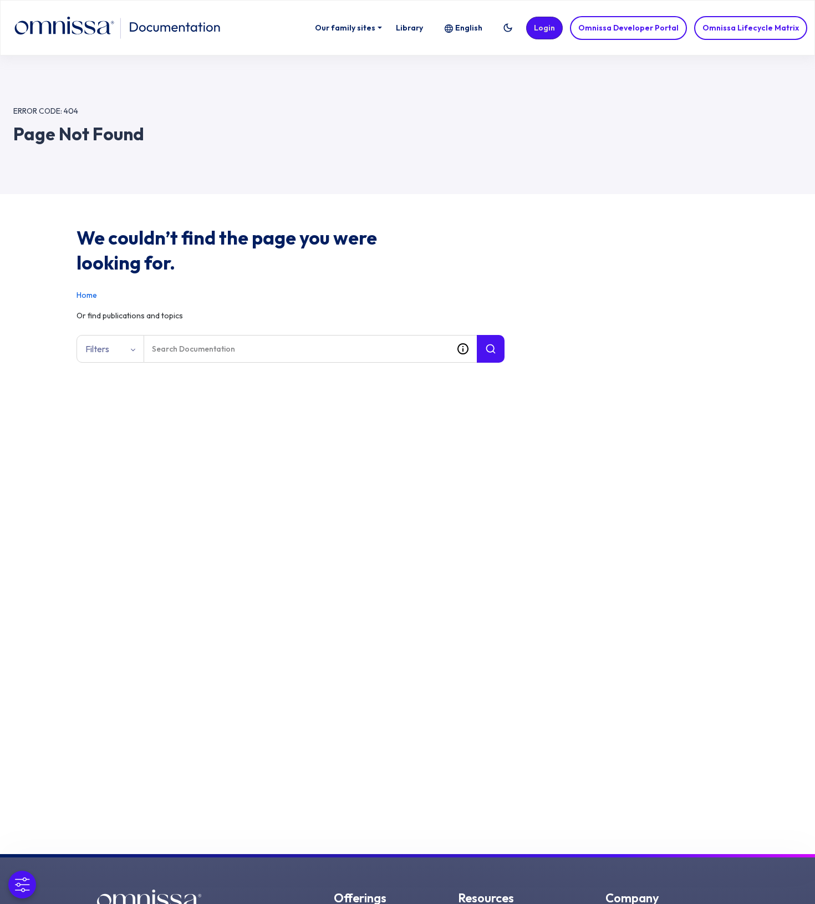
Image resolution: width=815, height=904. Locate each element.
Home (87, 295)
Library (409, 28)
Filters (97, 348)
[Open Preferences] (22, 884)
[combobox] (296, 349)
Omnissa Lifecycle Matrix (750, 28)
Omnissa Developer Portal (628, 28)
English (468, 28)
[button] (508, 28)
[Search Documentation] (491, 349)
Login (544, 28)
